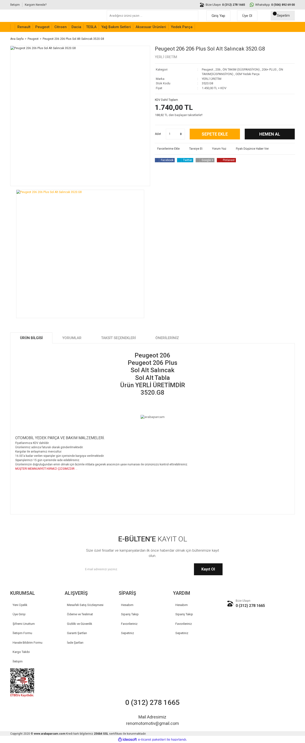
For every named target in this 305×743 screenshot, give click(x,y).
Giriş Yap (218, 16)
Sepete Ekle (215, 134)
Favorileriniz (129, 624)
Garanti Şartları (77, 633)
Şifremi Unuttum (24, 624)
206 (217, 69)
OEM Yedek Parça (247, 74)
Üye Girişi (19, 614)
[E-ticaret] (152, 739)
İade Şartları (75, 642)
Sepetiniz (127, 633)
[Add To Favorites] (167, 149)
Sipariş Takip (130, 614)
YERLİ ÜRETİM (166, 57)
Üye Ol (247, 16)
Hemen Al (269, 134)
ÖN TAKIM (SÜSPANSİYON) (241, 69)
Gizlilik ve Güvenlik (79, 624)
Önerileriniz (167, 338)
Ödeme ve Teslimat (80, 614)
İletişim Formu (22, 633)
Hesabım (127, 605)
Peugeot (207, 69)
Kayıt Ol (208, 569)
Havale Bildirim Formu (27, 642)
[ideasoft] (127, 739)
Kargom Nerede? (35, 4)
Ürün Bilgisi (31, 338)
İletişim (15, 4)
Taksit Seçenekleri (118, 338)
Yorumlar (71, 338)
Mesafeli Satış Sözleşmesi (85, 605)
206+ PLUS (269, 69)
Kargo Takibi (21, 652)
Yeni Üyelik (20, 605)
